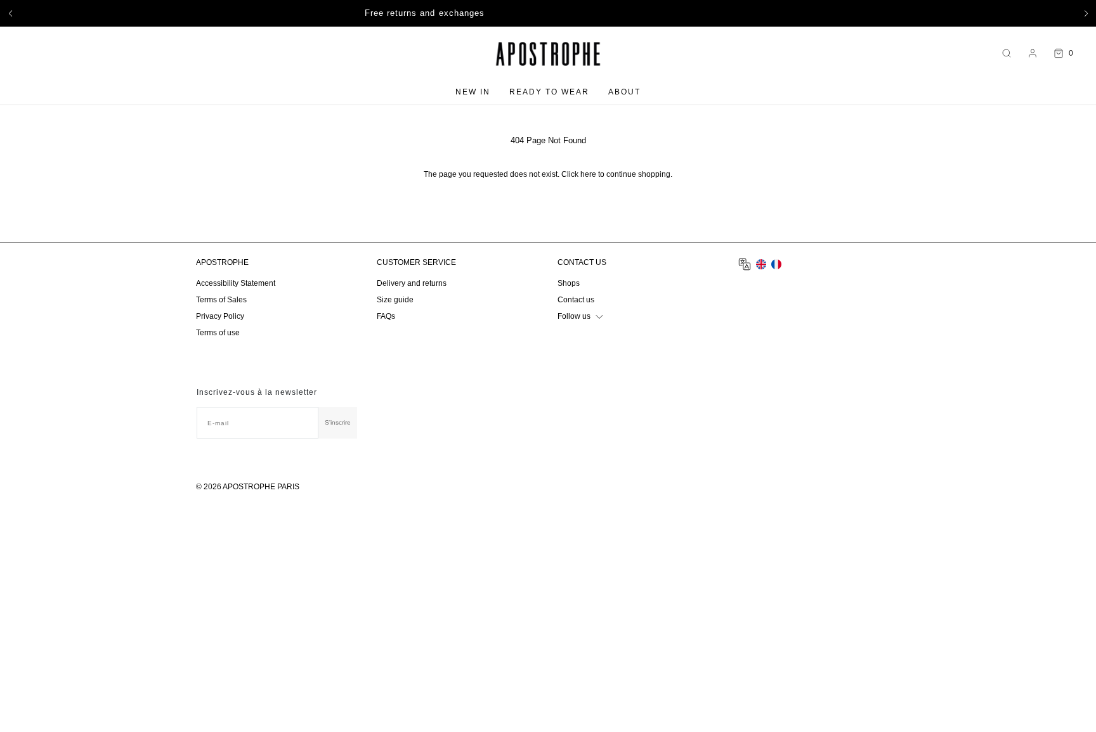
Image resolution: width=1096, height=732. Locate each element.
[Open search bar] (1006, 53)
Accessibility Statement (235, 283)
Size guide (395, 299)
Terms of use (218, 332)
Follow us (574, 316)
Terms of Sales (221, 299)
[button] (10, 13)
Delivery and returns (412, 283)
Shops (569, 283)
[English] (761, 264)
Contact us (576, 299)
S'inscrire (338, 422)
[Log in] (1032, 53)
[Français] (776, 264)
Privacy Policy (220, 316)
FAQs (386, 316)
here (588, 174)
